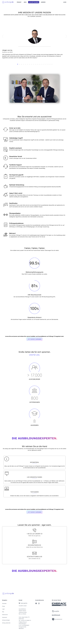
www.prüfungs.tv (22, 623)
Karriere (43, 2)
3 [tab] (22, 64)
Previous (2, 36)
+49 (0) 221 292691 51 (26, 620)
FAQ (3, 611)
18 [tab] (52, 64)
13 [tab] (42, 64)
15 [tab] (46, 64)
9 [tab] (34, 64)
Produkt (19, 2)
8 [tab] (32, 64)
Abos (25, 2)
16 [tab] (48, 64)
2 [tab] (20, 64)
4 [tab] (24, 64)
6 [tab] (28, 64)
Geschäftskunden (33, 2)
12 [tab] (40, 64)
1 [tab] (18, 64)
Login (64, 2)
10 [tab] (36, 64)
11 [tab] (38, 64)
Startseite (4, 603)
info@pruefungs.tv (23, 622)
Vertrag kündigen (6, 620)
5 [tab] (26, 64)
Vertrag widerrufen (6, 622)
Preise (3, 606)
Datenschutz (5, 614)
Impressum (4, 617)
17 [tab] (50, 64)
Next (66, 36)
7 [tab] (30, 64)
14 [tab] (44, 64)
